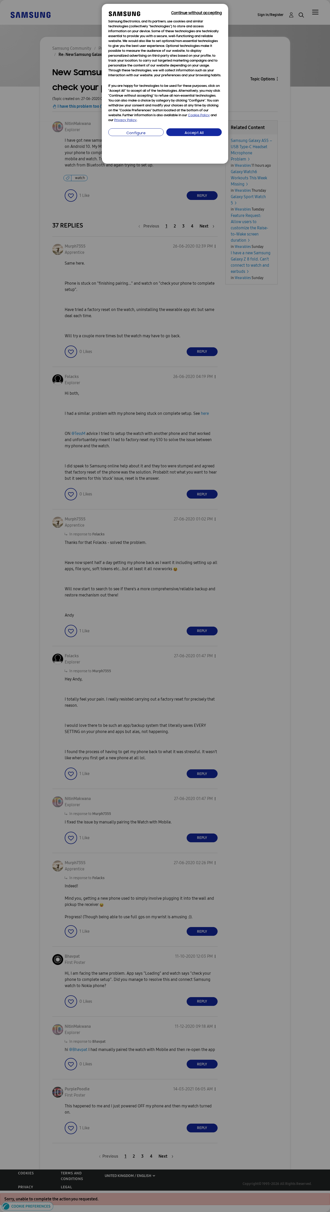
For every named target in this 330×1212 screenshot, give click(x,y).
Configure (136, 133)
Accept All (194, 133)
